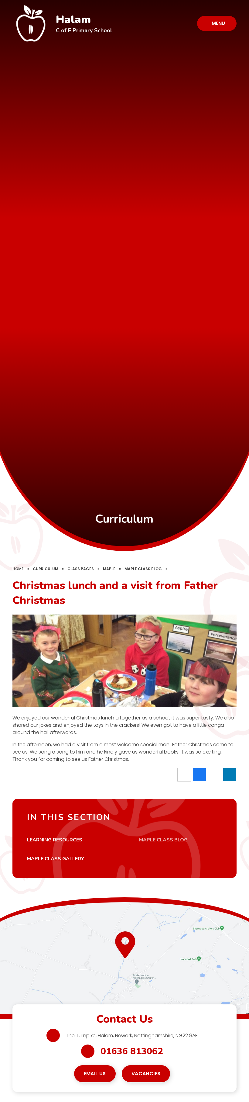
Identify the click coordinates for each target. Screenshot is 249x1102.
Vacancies (146, 1073)
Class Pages (80, 568)
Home (18, 568)
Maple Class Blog (143, 568)
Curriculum (45, 568)
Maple (109, 568)
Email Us (95, 1073)
